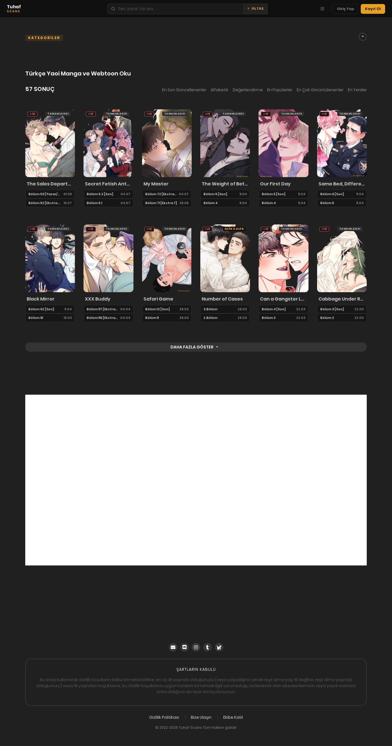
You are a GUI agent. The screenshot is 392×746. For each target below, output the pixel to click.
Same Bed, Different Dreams (342, 184)
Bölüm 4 (210, 203)
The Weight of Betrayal (225, 184)
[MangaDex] (219, 647)
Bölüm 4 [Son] (274, 309)
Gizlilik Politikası (164, 717)
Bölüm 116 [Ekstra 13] (102, 317)
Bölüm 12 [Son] (157, 309)
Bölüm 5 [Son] (215, 194)
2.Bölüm (210, 317)
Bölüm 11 (152, 317)
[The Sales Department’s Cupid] (50, 143)
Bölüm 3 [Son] (332, 309)
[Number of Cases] (225, 258)
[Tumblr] (207, 647)
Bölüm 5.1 (94, 203)
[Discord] (184, 647)
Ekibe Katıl (233, 717)
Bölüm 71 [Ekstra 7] (161, 203)
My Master (155, 184)
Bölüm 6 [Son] (332, 194)
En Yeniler (357, 90)
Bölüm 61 (35, 317)
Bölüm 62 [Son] (41, 309)
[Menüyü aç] (322, 8)
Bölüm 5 (327, 203)
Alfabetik (219, 90)
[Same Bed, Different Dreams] (342, 143)
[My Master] (167, 143)
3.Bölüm (210, 309)
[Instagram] (196, 647)
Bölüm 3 (268, 317)
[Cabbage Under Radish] (342, 258)
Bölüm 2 (327, 317)
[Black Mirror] (50, 258)
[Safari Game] (167, 258)
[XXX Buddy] (108, 258)
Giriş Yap (345, 8)
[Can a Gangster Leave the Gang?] (283, 258)
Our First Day (275, 184)
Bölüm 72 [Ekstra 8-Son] (160, 194)
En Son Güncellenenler (184, 90)
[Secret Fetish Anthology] (108, 143)
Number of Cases (222, 299)
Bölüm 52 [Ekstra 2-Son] (44, 203)
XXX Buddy (97, 299)
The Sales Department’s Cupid (50, 184)
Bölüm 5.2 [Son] (100, 194)
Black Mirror (41, 299)
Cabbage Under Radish (342, 299)
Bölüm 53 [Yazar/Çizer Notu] (44, 194)
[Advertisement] (196, 480)
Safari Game (158, 299)
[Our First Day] (283, 143)
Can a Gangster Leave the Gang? (283, 299)
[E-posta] (173, 647)
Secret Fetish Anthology (108, 184)
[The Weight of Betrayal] (225, 143)
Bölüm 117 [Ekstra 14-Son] (102, 309)
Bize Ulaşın (201, 717)
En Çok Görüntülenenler (320, 90)
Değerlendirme (248, 90)
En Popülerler (279, 90)
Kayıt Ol (373, 8)
